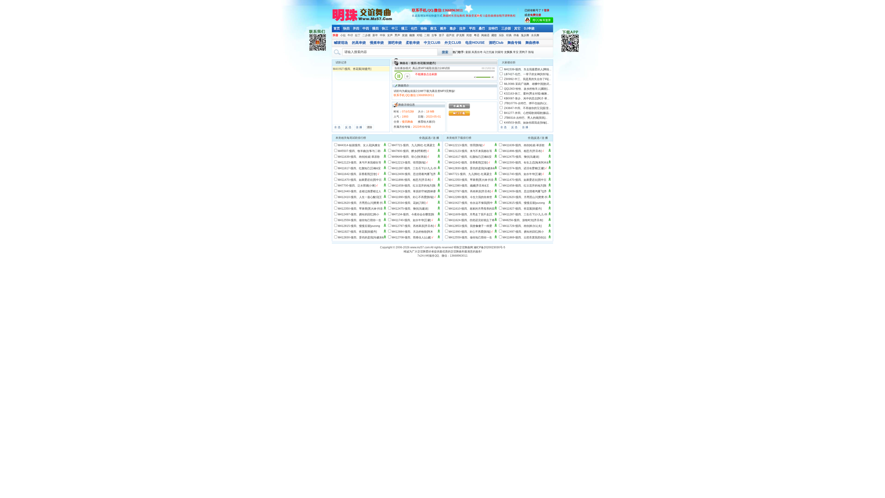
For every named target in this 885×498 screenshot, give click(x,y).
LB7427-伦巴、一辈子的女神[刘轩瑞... (527, 74)
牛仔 (350, 35)
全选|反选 (425, 137)
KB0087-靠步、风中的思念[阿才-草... (526, 98)
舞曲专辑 (514, 42)
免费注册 (535, 15)
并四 (356, 28)
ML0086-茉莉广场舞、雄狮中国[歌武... (527, 84)
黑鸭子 (523, 52)
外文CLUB (453, 42)
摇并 (443, 28)
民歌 (469, 35)
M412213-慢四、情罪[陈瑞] (408, 162)
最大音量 (493, 77)
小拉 (343, 35)
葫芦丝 (450, 35)
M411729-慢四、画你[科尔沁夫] (522, 226)
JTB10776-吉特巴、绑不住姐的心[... (526, 103)
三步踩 (506, 28)
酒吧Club (496, 42)
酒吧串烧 (395, 42)
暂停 (399, 76)
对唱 (419, 35)
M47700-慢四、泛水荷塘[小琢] (356, 185)
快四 (346, 28)
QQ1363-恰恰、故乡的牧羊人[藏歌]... (526, 88)
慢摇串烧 (377, 42)
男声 (397, 35)
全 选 (337, 127)
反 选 (348, 127)
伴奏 (516, 35)
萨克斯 (460, 35)
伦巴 (414, 28)
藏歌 (494, 35)
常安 (516, 52)
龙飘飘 (508, 52)
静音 (475, 77)
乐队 (501, 35)
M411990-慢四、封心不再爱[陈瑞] (413, 197)
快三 (385, 28)
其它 (517, 28)
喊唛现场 (341, 42)
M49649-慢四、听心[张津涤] (409, 156)
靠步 (453, 28)
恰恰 (424, 28)
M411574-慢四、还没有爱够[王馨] (523, 168)
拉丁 (357, 35)
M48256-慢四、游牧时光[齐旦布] (523, 220)
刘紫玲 (499, 52)
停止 (407, 76)
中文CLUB (432, 42)
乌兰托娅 (488, 52)
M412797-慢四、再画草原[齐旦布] (413, 226)
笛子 (441, 35)
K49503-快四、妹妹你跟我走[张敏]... (526, 122)
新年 (375, 35)
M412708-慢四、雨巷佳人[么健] (411, 237)
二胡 (427, 35)
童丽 (468, 52)
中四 (366, 28)
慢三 (404, 28)
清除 (369, 127)
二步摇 (366, 35)
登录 (546, 10)
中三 (395, 28)
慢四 (375, 28)
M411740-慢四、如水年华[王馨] (411, 220)
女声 (390, 35)
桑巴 (482, 28)
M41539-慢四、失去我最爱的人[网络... (527, 69)
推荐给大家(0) (426, 121)
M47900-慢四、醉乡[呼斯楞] (409, 151)
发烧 (404, 35)
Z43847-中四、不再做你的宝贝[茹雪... (527, 108)
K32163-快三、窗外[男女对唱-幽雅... (526, 93)
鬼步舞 (525, 35)
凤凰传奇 (477, 52)
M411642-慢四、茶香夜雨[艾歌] (357, 174)
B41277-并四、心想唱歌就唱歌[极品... (527, 113)
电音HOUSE (475, 42)
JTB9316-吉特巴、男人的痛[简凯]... (525, 117)
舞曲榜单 (532, 42)
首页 (336, 28)
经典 (509, 35)
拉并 (462, 28)
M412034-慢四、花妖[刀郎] (408, 203)
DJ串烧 (529, 28)
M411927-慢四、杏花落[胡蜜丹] (352, 69)
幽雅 (412, 35)
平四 (472, 28)
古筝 (434, 35)
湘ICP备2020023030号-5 (489, 247)
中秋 (382, 35)
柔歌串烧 (413, 42)
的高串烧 (359, 42)
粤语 (476, 35)
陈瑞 (531, 52)
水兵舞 (535, 35)
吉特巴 (493, 28)
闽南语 (485, 35)
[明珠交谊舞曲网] (362, 20)
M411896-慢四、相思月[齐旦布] (411, 179)
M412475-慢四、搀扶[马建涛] (410, 208)
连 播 (359, 127)
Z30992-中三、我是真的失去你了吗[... (527, 79)
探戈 (433, 28)
